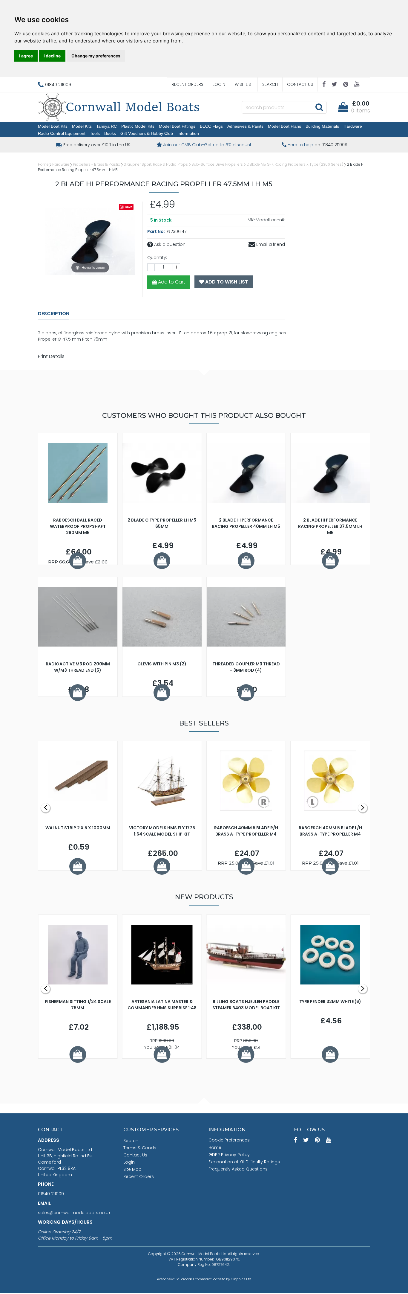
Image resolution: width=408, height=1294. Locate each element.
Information (188, 133)
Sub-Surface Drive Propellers (217, 164)
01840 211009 (51, 1194)
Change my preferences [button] (95, 55)
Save (128, 207)
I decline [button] (52, 55)
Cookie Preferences (229, 1140)
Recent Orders (187, 84)
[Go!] (319, 107)
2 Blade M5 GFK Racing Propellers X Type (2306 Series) (294, 164)
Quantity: (157, 257)
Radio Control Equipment (61, 133)
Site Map (132, 1169)
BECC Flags (211, 126)
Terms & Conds (139, 1148)
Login (219, 84)
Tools (95, 133)
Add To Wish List (226, 281)
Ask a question (169, 244)
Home (43, 164)
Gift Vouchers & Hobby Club (146, 133)
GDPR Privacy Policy (229, 1155)
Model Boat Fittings (177, 126)
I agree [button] (26, 55)
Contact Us (300, 84)
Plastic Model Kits (137, 126)
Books (110, 133)
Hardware (352, 126)
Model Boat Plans (284, 126)
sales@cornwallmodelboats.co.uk (74, 1213)
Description (53, 313)
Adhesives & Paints (245, 126)
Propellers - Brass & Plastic (96, 164)
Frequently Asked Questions (238, 1169)
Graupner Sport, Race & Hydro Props (156, 164)
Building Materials (322, 126)
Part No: (156, 231)
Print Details (51, 356)
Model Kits (82, 126)
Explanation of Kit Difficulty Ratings (244, 1162)
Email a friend (270, 244)
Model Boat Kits (53, 126)
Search (270, 84)
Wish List (244, 84)
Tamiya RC (106, 126)
